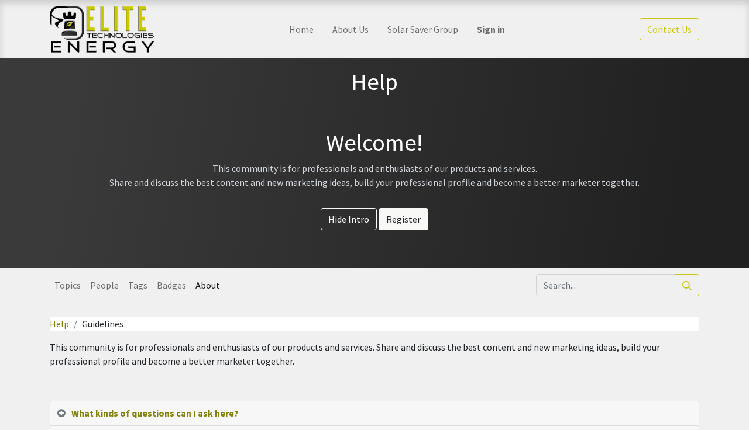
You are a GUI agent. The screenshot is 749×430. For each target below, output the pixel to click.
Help (59, 324)
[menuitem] (301, 29)
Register (403, 219)
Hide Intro (348, 219)
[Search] (687, 285)
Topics (67, 285)
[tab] (374, 413)
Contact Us (669, 29)
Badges (171, 285)
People (104, 285)
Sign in (491, 29)
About (207, 285)
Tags (137, 285)
